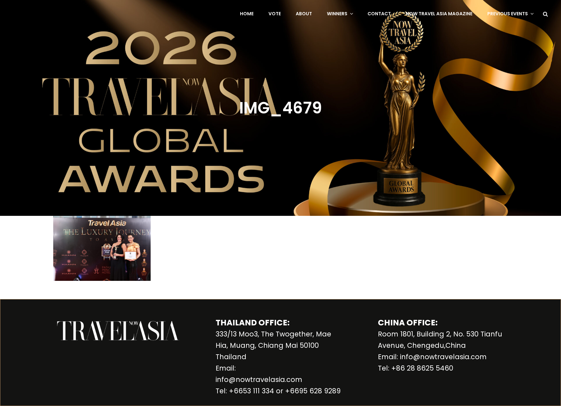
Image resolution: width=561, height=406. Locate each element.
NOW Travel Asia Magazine (439, 13)
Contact (379, 13)
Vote (274, 13)
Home (247, 13)
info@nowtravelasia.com (259, 379)
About (304, 13)
